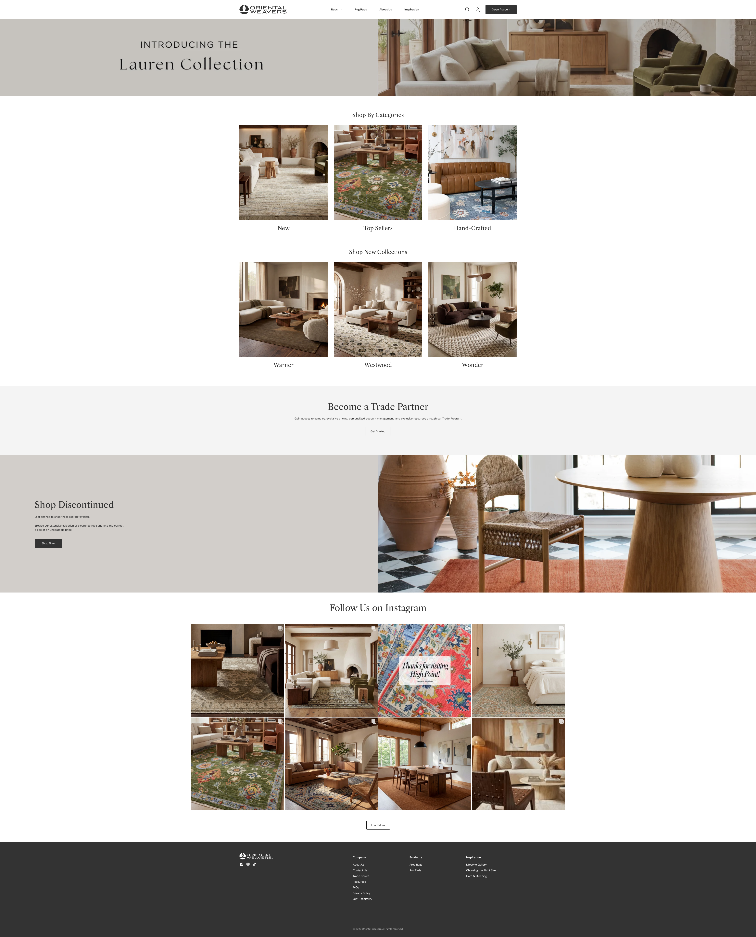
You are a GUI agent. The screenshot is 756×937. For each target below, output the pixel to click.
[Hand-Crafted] (472, 172)
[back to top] (749, 930)
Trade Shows (361, 876)
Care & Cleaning (476, 876)
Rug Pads (361, 9)
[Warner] (283, 309)
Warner (283, 365)
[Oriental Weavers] (264, 856)
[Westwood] (378, 309)
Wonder (472, 365)
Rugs (334, 9)
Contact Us (360, 870)
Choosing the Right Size (481, 870)
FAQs (356, 887)
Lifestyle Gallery (476, 864)
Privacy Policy (361, 893)
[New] (283, 172)
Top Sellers (378, 228)
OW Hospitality (362, 899)
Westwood (378, 365)
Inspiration (411, 9)
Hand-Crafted (472, 228)
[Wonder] (472, 309)
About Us (385, 9)
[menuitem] (336, 9)
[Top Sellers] (378, 172)
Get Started (378, 431)
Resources (359, 881)
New (284, 228)
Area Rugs (416, 864)
